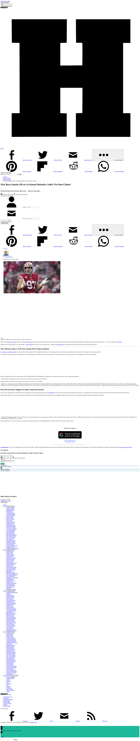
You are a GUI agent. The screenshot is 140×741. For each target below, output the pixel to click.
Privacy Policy (7, 702)
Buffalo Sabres (9, 636)
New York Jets (9, 539)
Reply (2, 736)
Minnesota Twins (10, 614)
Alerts (2, 172)
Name (24, 207)
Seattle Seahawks (10, 544)
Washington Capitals (11, 672)
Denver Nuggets (10, 560)
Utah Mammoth (10, 669)
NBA (5, 550)
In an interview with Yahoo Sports (8, 352)
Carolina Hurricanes (11, 638)
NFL (5, 506)
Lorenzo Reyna (8, 256)
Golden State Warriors (11, 563)
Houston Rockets (10, 564)
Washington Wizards (11, 589)
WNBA (8, 686)
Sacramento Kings (10, 584)
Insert (15, 739)
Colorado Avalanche (11, 641)
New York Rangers (10, 657)
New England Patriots (11, 535)
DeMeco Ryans (30, 342)
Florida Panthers (10, 647)
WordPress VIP (33, 722)
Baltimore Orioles (10, 596)
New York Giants (10, 538)
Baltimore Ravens (10, 510)
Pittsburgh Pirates (10, 620)
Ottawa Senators (10, 658)
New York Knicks (10, 576)
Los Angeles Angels (11, 609)
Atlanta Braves (9, 595)
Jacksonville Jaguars (11, 526)
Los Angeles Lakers (11, 568)
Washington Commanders (12, 548)
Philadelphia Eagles (10, 540)
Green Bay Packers (10, 522)
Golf (7, 682)
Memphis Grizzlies (10, 569)
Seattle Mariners (10, 624)
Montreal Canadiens (11, 651)
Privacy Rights (7, 706)
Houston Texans (10, 523)
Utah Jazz (8, 588)
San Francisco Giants (11, 622)
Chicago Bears (9, 517)
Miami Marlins (9, 612)
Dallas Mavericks (10, 559)
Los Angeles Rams (10, 530)
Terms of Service (7, 703)
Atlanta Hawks (9, 551)
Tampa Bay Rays (10, 626)
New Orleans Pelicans (11, 575)
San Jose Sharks (10, 662)
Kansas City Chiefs (10, 527)
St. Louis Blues (9, 665)
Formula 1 (8, 681)
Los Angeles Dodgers (11, 610)
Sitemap (5, 704)
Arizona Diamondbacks (11, 592)
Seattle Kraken (9, 663)
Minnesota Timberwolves (12, 573)
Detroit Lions (9, 521)
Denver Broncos (10, 519)
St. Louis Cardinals (10, 625)
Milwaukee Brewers (11, 613)
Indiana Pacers (9, 565)
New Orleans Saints (11, 536)
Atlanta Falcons (10, 509)
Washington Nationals (11, 630)
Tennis (7, 691)
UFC (7, 685)
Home (5, 504)
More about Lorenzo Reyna (125, 447)
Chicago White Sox (10, 600)
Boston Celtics (9, 552)
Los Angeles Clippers (11, 567)
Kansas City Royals (11, 608)
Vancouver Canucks (11, 670)
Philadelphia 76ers (10, 580)
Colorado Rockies (10, 604)
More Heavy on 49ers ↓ (6, 500)
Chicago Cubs (9, 599)
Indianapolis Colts (10, 524)
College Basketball (10, 677)
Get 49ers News (4, 223)
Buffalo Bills (9, 511)
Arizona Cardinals (10, 507)
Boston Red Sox (10, 597)
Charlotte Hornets (10, 555)
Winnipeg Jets (9, 674)
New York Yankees (10, 617)
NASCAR (8, 683)
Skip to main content (5, 1)
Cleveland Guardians (11, 603)
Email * (24, 218)
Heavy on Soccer (10, 690)
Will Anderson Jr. (60, 344)
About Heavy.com (8, 697)
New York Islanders (11, 655)
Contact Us (6, 698)
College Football (10, 678)
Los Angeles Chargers (11, 528)
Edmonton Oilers (10, 646)
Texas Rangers (9, 628)
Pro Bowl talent (29, 344)
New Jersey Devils (10, 654)
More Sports (6, 675)
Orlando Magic (9, 579)
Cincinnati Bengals (10, 514)
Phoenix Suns (9, 581)
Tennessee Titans (10, 547)
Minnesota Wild (10, 650)
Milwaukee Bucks (10, 572)
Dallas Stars (9, 644)
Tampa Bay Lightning (11, 666)
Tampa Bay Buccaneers (11, 546)
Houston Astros (10, 606)
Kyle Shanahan (50, 392)
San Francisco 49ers (11, 342)
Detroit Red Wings (10, 645)
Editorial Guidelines (8, 699)
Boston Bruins (9, 634)
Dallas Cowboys (10, 518)
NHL (5, 632)
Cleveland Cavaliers (11, 558)
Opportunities (7, 700)
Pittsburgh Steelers (10, 542)
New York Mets (10, 616)
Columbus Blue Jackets (11, 642)
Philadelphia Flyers (10, 659)
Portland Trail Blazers (11, 583)
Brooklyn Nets (9, 554)
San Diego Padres (10, 621)
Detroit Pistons (9, 562)
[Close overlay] (1, 188)
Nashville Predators (10, 653)
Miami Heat (9, 571)
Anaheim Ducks (10, 633)
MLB (5, 591)
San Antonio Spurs (10, 585)
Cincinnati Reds (10, 601)
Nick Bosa (119, 342)
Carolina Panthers (10, 513)
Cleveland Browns (10, 515)
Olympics (8, 687)
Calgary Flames (10, 637)
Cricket (8, 679)
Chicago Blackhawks (11, 640)
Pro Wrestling (9, 688)
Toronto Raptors (10, 587)
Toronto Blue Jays (10, 629)
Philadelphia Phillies (11, 618)
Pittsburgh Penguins (11, 661)
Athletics (8, 593)
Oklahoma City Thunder (12, 577)
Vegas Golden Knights (11, 671)
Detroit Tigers (9, 605)
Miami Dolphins (10, 532)
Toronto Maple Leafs (11, 667)
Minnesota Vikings (10, 534)
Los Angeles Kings (10, 649)
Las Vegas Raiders (10, 531)
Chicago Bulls (9, 556)
